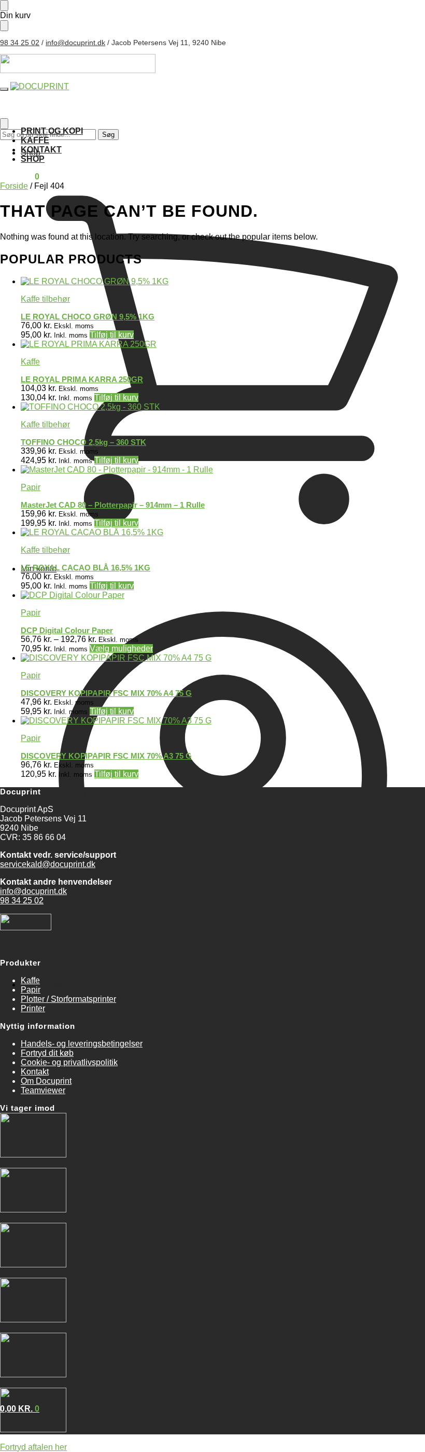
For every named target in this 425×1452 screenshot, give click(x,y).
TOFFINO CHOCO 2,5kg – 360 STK (83, 442)
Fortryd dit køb (47, 1053)
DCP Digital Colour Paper (67, 630)
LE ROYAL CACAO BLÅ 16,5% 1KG (85, 567)
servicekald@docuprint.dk (47, 864)
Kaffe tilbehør (45, 299)
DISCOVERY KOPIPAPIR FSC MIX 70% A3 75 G (106, 755)
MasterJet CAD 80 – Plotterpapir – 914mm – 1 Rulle (113, 504)
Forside (14, 186)
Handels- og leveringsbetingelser (82, 1043)
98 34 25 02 (19, 42)
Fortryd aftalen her (33, 1447)
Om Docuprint (46, 1081)
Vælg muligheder (121, 648)
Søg (108, 134)
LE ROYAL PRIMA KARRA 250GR (82, 379)
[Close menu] (4, 5)
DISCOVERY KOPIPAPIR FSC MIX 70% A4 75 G (106, 693)
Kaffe (30, 361)
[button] (19, 176)
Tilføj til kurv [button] (112, 334)
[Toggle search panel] (4, 123)
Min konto (38, 568)
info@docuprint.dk (75, 42)
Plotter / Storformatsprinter (68, 999)
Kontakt (35, 1071)
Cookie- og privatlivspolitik (69, 1062)
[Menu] (4, 89)
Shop (30, 152)
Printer (33, 1008)
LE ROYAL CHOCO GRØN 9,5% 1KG (87, 316)
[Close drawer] (4, 25)
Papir (30, 487)
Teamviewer (43, 1090)
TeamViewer (44, 984)
